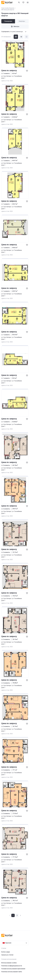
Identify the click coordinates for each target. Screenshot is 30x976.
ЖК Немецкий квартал (7, 9)
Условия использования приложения (13, 968)
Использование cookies (9, 963)
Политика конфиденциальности (11, 966)
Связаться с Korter (7, 955)
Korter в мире (5, 952)
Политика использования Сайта (11, 971)
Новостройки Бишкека (7, 8)
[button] (17, 915)
